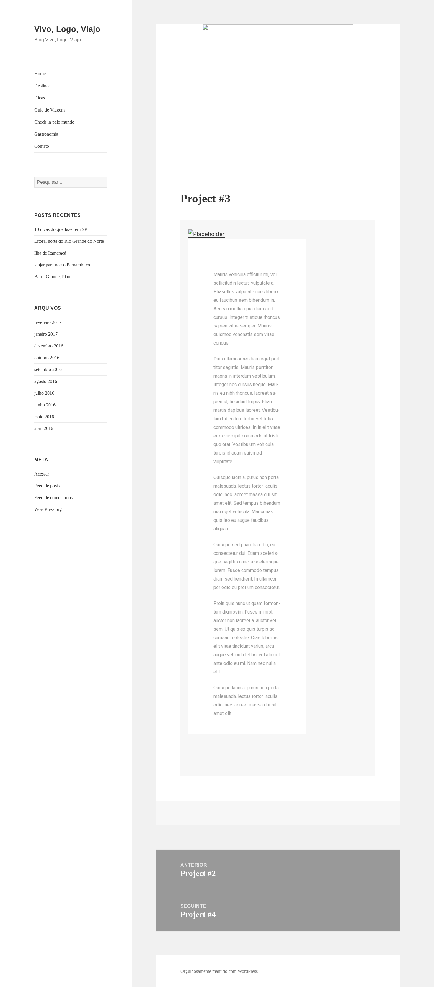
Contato (41, 146)
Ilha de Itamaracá (50, 252)
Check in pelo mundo (54, 121)
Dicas (39, 97)
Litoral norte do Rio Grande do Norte (69, 241)
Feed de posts (47, 485)
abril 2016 (43, 428)
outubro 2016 (46, 357)
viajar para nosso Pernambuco (62, 264)
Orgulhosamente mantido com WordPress (219, 971)
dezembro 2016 (48, 345)
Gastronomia (46, 134)
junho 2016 (45, 404)
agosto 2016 (45, 381)
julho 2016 (44, 393)
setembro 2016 (48, 369)
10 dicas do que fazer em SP (60, 229)
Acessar (41, 473)
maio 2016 (44, 416)
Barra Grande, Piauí (52, 276)
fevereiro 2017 (47, 322)
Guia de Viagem (49, 109)
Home (40, 73)
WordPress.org (48, 509)
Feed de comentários (53, 497)
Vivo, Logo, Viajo (67, 29)
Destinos (42, 85)
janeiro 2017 (46, 334)
